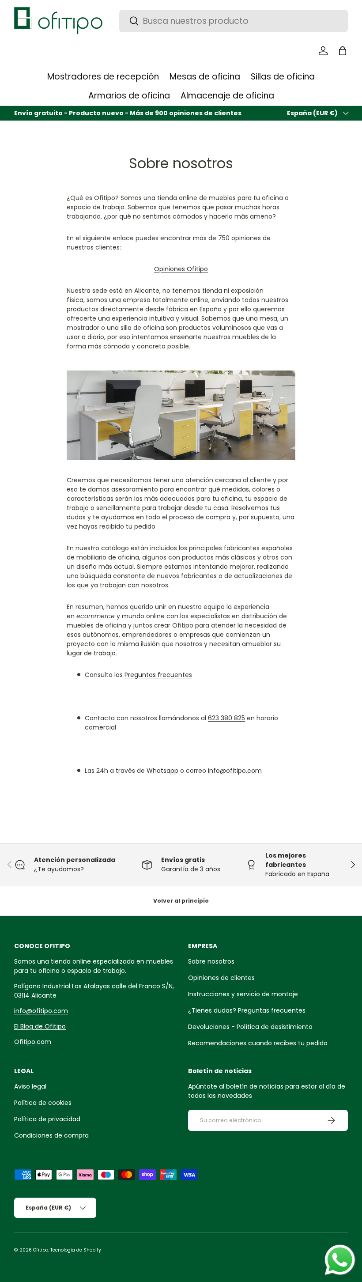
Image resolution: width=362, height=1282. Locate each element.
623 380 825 (226, 718)
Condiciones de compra (51, 1135)
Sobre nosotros (211, 961)
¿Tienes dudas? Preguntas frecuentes (246, 1010)
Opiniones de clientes (221, 977)
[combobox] (233, 21)
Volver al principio (181, 900)
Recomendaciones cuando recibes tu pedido (258, 1043)
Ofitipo (40, 1250)
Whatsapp (162, 770)
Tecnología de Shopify (75, 1250)
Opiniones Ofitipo (181, 269)
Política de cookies (43, 1102)
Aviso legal (30, 1086)
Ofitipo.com (32, 1041)
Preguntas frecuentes (158, 674)
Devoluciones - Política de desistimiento (250, 1026)
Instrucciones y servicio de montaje (243, 994)
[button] (342, 51)
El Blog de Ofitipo (40, 1026)
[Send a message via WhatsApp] (340, 1260)
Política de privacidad (47, 1119)
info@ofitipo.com (235, 770)
